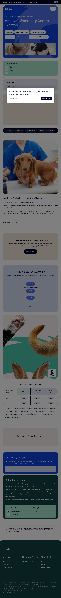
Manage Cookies (14, 98)
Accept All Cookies (46, 98)
